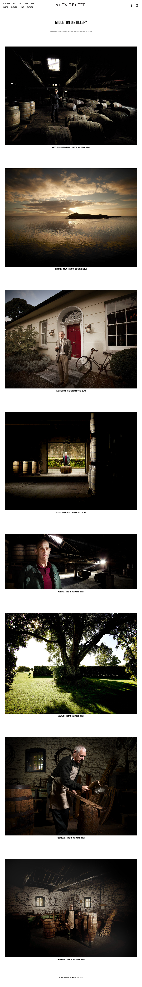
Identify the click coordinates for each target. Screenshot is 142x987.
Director (5, 7)
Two (20, 4)
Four (32, 4)
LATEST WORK (6, 4)
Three (26, 4)
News (22, 7)
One (14, 4)
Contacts (30, 7)
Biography (14, 7)
